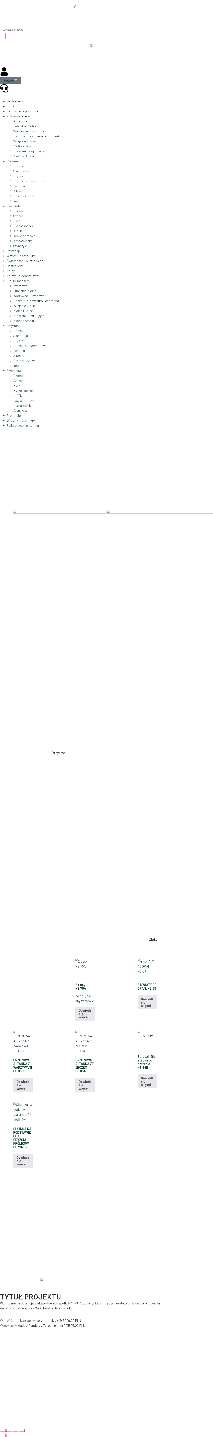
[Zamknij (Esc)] (22, 1430)
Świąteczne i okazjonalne (25, 261)
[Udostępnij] (15, 1430)
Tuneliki (19, 186)
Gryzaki (18, 176)
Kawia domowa (24, 236)
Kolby (11, 106)
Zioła (153, 939)
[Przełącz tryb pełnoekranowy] (9, 1430)
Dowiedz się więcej (85, 1013)
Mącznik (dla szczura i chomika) (36, 136)
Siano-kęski (21, 171)
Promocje (14, 251)
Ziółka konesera (18, 116)
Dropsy (18, 166)
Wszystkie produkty (21, 256)
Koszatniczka (22, 241)
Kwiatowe (20, 121)
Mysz (16, 221)
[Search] (3, 36)
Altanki (18, 191)
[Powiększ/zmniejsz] (3, 1430)
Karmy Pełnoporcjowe (22, 111)
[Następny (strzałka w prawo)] (9, 1435)
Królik (17, 231)
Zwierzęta (14, 206)
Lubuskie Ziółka (24, 126)
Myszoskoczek (23, 226)
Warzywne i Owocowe (28, 131)
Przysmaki (14, 161)
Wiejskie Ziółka (24, 141)
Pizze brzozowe (24, 196)
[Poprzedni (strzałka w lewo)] (3, 1435)
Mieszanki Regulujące (28, 151)
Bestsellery (15, 101)
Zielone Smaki (23, 156)
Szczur (18, 216)
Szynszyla (20, 246)
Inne (16, 201)
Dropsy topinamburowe (30, 181)
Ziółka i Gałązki (24, 146)
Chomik (18, 211)
